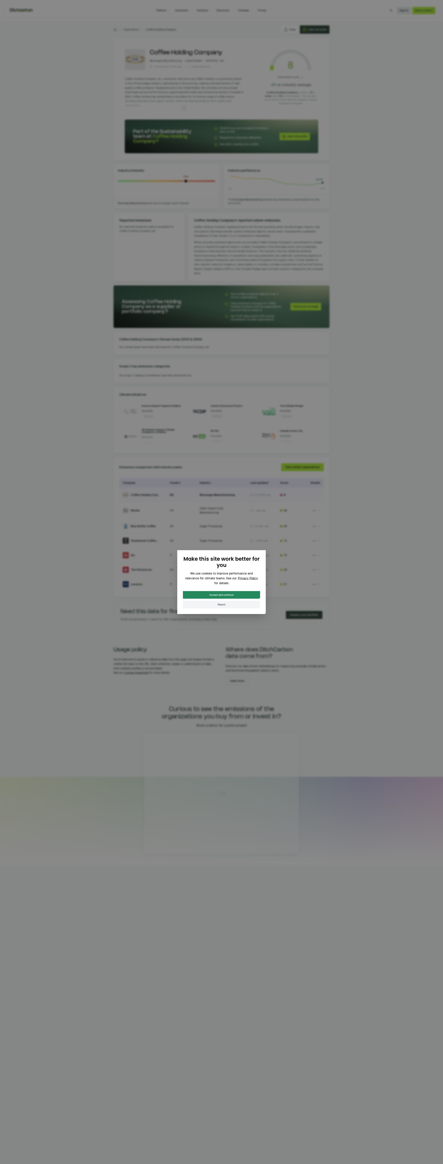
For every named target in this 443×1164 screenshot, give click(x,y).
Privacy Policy (248, 578)
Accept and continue (221, 594)
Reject (221, 604)
